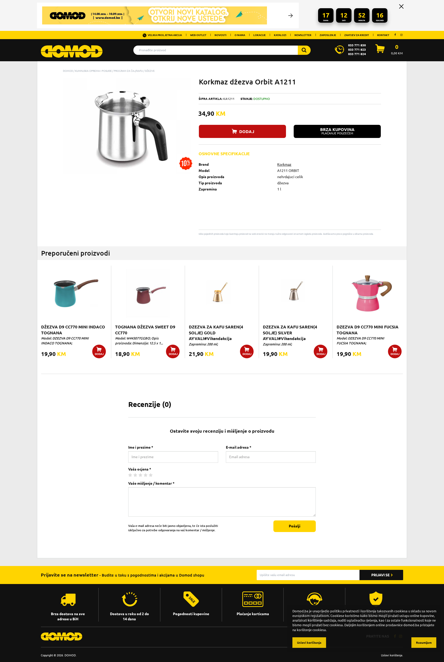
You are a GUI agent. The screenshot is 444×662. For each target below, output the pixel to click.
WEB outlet (198, 35)
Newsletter (302, 35)
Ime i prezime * (140, 447)
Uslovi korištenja (391, 655)
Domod (68, 70)
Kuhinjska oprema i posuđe (93, 70)
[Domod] (72, 49)
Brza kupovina (337, 131)
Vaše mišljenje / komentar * (151, 483)
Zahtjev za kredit (356, 35)
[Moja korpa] (380, 51)
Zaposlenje (328, 35)
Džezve (150, 70)
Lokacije (259, 35)
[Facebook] (395, 34)
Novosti (220, 35)
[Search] (304, 50)
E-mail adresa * (238, 447)
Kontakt (383, 35)
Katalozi (280, 35)
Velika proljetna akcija (165, 35)
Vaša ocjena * (139, 469)
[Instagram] (401, 34)
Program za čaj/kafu (128, 70)
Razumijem (424, 642)
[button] (186, 82)
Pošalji (294, 526)
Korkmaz (284, 164)
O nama (240, 35)
